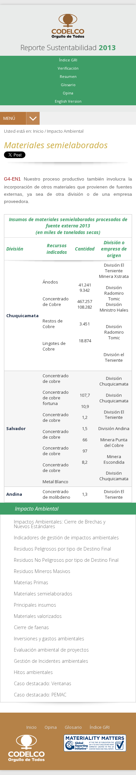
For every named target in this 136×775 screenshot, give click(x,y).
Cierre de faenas (31, 627)
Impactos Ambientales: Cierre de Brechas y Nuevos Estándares (59, 524)
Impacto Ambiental (65, 131)
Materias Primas (31, 582)
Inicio (38, 131)
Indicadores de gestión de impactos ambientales (66, 537)
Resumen (68, 76)
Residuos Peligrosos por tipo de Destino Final (62, 549)
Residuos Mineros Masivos (42, 571)
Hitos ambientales (33, 672)
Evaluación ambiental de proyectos (51, 650)
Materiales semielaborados (43, 593)
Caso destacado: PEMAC (40, 694)
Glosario (68, 84)
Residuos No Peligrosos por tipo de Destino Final (66, 560)
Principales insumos (35, 605)
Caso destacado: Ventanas (42, 683)
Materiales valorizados (38, 616)
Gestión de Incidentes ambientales (51, 661)
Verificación (68, 68)
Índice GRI (68, 59)
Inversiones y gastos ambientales (49, 638)
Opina (68, 92)
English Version (68, 101)
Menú (9, 118)
